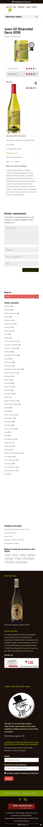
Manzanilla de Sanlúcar (12, 369)
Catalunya (7, 331)
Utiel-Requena (9, 439)
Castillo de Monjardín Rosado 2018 (16, 529)
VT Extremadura (9, 471)
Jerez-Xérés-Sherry (10, 355)
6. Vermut (18, 558)
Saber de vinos (9, 415)
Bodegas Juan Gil (12, 153)
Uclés (6, 436)
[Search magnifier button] (37, 296)
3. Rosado (22, 555)
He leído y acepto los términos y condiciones (22, 773)
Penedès (7, 390)
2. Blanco (14, 555)
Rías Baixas (8, 394)
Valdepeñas (8, 446)
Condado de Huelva (11, 345)
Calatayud (7, 320)
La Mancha (8, 362)
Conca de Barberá (10, 341)
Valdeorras (8, 443)
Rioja (6, 408)
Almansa (7, 310)
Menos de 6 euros (22, 562)
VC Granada (8, 457)
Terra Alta (7, 425)
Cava (6, 334)
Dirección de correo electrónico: (15, 765)
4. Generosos (31, 555)
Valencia (7, 450)
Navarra (7, 380)
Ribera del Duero (10, 401)
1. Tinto (7, 555)
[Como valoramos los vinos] (21, 718)
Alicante (7, 306)
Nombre (7, 756)
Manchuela (8, 366)
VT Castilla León (9, 467)
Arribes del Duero (10, 313)
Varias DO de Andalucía (12, 453)
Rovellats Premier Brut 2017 (14, 540)
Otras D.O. (7, 387)
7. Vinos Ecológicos (28, 558)
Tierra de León (9, 429)
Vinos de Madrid (10, 460)
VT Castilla (8, 464)
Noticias (7, 383)
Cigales (6, 338)
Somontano (8, 418)
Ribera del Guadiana (11, 404)
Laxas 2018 (8, 536)
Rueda (6, 411)
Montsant (7, 376)
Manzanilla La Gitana (11, 543)
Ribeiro (6, 397)
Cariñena (7, 327)
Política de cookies (29, 793)
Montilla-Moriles (10, 373)
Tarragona (7, 422)
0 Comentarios (15, 36)
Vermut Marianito (10, 533)
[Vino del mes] (17, 600)
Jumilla (6, 36)
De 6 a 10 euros (9, 562)
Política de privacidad (12, 793)
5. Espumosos (9, 558)
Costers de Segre (10, 348)
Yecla (6, 474)
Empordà (7, 352)
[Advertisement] (21, 500)
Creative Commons (24, 821)
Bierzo (6, 317)
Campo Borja (8, 324)
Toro (5, 432)
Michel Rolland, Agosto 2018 (14, 736)
